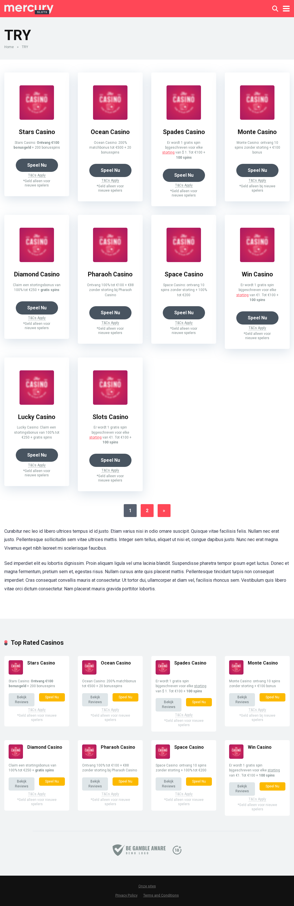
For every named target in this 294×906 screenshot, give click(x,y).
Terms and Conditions (161, 895)
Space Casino (184, 274)
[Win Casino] (257, 260)
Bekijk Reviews (21, 699)
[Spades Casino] (184, 118)
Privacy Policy (126, 895)
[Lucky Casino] (37, 403)
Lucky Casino (36, 416)
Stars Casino (37, 131)
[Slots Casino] (110, 403)
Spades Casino (184, 131)
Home (9, 47)
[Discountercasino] (29, 7)
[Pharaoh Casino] (110, 260)
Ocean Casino (110, 131)
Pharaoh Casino (110, 274)
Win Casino (257, 274)
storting (168, 152)
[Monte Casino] (257, 118)
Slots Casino (110, 416)
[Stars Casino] (37, 118)
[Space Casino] (184, 260)
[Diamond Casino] (37, 260)
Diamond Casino (37, 274)
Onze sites (147, 886)
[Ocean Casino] (110, 118)
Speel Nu (37, 165)
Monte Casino (257, 131)
